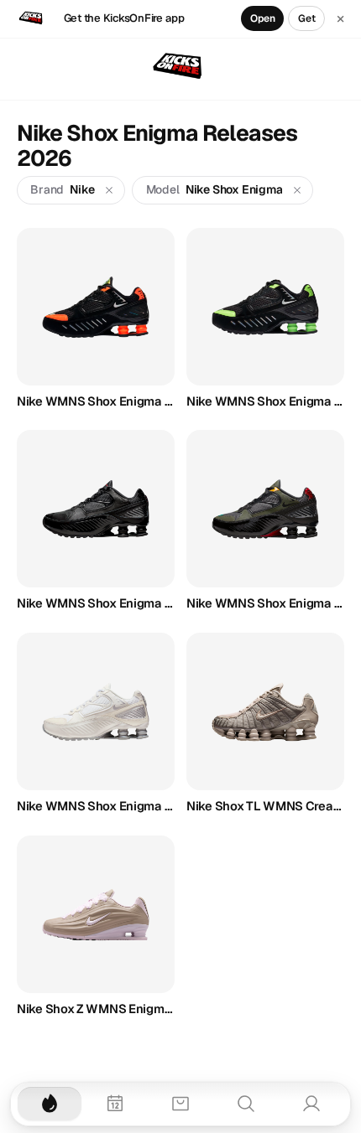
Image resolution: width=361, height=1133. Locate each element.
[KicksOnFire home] (180, 67)
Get (307, 18)
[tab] (49, 1103)
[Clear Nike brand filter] (109, 189)
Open (262, 18)
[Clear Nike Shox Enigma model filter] (297, 189)
